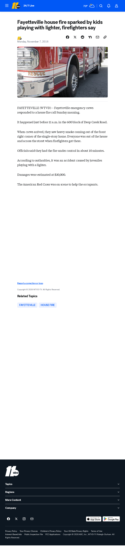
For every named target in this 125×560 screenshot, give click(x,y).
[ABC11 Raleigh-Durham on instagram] (24, 519)
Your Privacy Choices (29, 531)
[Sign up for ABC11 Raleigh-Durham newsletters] (32, 519)
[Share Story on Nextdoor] (90, 37)
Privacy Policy (11, 531)
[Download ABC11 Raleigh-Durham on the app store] (94, 519)
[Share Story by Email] (97, 37)
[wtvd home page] (12, 471)
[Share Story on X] (75, 37)
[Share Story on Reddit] (82, 37)
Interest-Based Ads (13, 534)
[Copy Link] (105, 37)
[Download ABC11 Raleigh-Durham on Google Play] (111, 519)
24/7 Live (28, 5)
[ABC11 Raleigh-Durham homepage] (16, 5)
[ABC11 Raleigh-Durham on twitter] (16, 519)
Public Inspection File (33, 534)
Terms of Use (96, 531)
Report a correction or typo (30, 283)
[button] (6, 5)
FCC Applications (52, 534)
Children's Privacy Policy (50, 531)
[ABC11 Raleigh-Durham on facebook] (8, 519)
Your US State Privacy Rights (76, 531)
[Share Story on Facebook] (67, 37)
